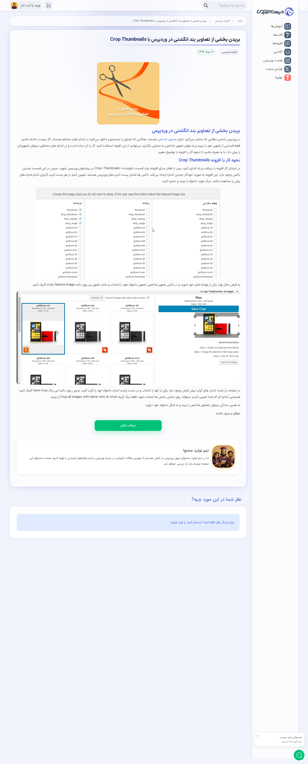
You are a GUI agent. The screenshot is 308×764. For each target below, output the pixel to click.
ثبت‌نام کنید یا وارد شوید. (186, 522)
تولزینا (279, 77)
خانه (240, 21)
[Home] (275, 12)
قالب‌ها (278, 34)
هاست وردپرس (273, 60)
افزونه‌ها (278, 43)
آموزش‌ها (277, 26)
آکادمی (278, 52)
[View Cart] (48, 5)
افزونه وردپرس (222, 21)
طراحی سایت (274, 69)
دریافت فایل (128, 425)
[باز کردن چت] (299, 755)
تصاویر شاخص (167, 139)
